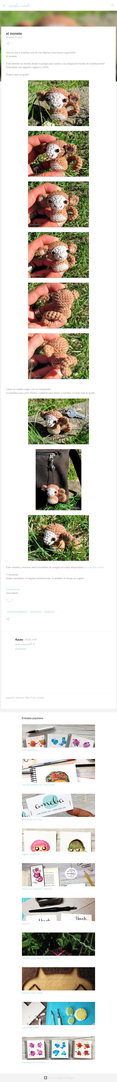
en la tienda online (94, 567)
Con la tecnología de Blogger (60, 1077)
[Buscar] (34, 5)
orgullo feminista (31, 854)
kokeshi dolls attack (32, 993)
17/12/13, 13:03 (30, 639)
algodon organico (17, 612)
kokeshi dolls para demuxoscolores (41, 958)
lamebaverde (13, 589)
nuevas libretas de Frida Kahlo (38, 784)
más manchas (29, 750)
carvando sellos (30, 1027)
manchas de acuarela (33, 1062)
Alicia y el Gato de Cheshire (37, 889)
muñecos (49, 612)
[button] (8, 44)
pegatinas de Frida (32, 819)
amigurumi (35, 612)
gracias (26, 923)
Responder (20, 649)
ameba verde (19, 5)
